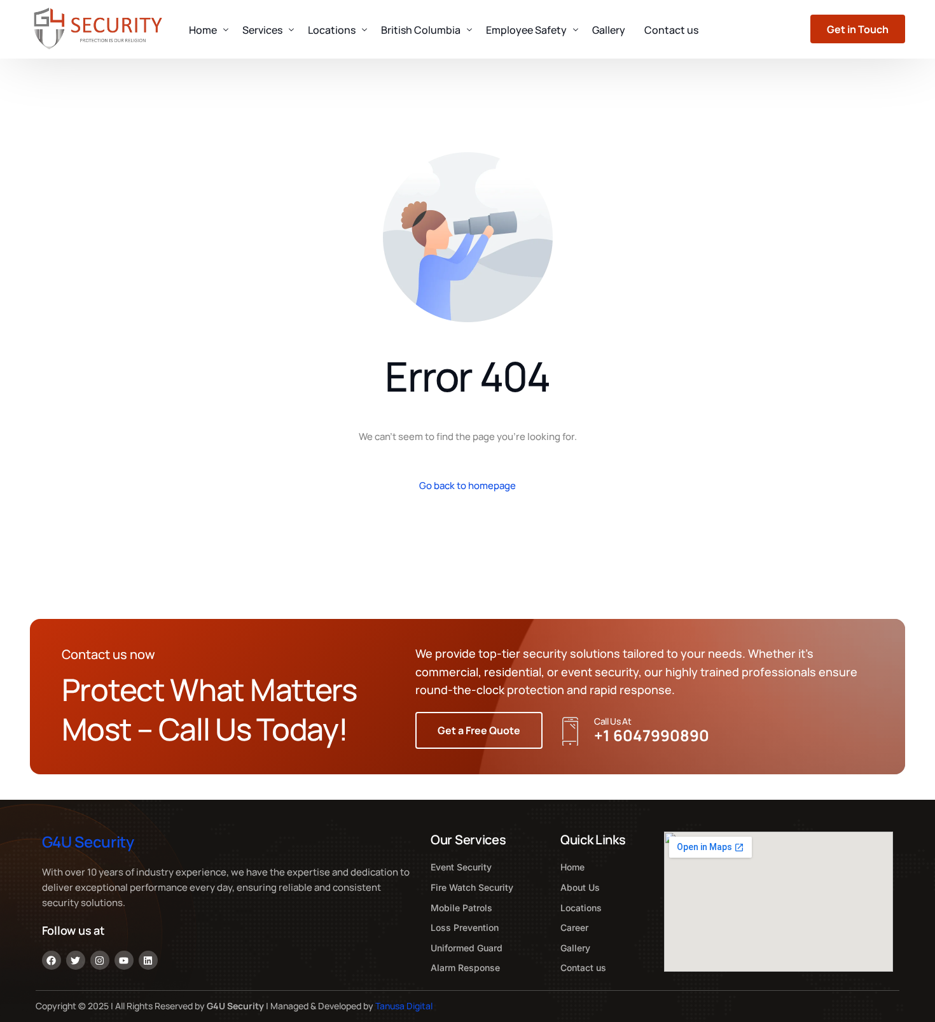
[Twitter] (75, 960)
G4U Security (88, 841)
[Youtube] (124, 960)
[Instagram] (99, 960)
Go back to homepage (467, 485)
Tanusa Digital (404, 1006)
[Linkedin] (148, 960)
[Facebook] (51, 960)
